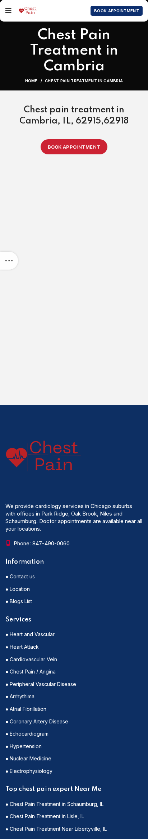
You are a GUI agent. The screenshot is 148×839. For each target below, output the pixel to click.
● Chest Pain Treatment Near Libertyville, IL (56, 829)
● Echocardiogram (26, 734)
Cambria (38, 121)
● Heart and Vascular (30, 634)
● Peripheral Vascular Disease (40, 684)
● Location (17, 589)
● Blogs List (18, 601)
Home (31, 80)
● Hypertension (23, 746)
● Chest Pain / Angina (30, 671)
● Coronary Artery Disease (36, 721)
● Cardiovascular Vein (31, 659)
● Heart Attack (22, 647)
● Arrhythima (19, 696)
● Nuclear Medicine (28, 758)
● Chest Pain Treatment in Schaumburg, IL (54, 804)
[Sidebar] (9, 261)
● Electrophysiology (28, 771)
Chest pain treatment (69, 110)
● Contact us (20, 576)
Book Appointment (116, 10)
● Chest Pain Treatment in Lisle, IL (44, 816)
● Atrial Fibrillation (25, 709)
